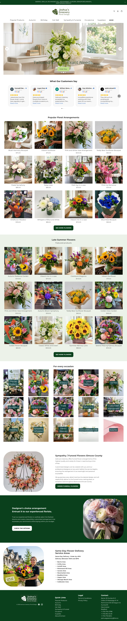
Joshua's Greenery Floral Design (28, 604)
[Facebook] (39, 604)
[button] (119, 96)
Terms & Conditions (84, 598)
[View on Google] (12, 89)
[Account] (118, 11)
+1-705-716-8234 (106, 616)
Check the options (22, 528)
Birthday (58, 605)
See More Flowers (63, 354)
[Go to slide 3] (65, 72)
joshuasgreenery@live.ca (109, 618)
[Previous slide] (7, 49)
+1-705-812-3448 (106, 614)
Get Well (58, 607)
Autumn (58, 602)
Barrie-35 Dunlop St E (108, 598)
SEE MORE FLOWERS (63, 228)
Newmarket (105, 607)
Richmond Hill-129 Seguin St (111, 602)
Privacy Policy (82, 600)
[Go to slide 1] (61, 72)
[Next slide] (125, 2)
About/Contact (60, 616)
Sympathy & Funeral (62, 609)
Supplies (58, 614)
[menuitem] (111, 20)
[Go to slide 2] (63, 72)
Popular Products (61, 600)
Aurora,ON (104, 605)
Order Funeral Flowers (67, 486)
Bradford (104, 609)
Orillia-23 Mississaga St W (109, 600)
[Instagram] (42, 604)
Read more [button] (14, 103)
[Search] (114, 11)
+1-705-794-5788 (106, 611)
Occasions (58, 611)
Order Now (63, 69)
